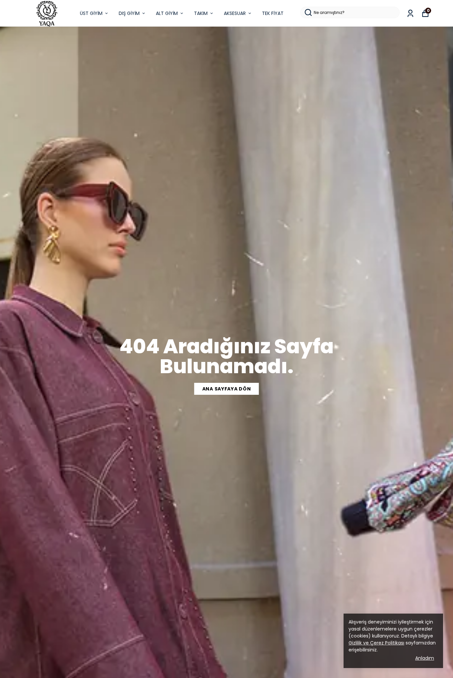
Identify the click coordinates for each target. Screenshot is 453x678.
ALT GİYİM (167, 13)
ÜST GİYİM (91, 13)
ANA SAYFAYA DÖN (226, 388)
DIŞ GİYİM (129, 13)
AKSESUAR (235, 13)
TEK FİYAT (273, 13)
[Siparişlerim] (410, 13)
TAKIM (201, 13)
